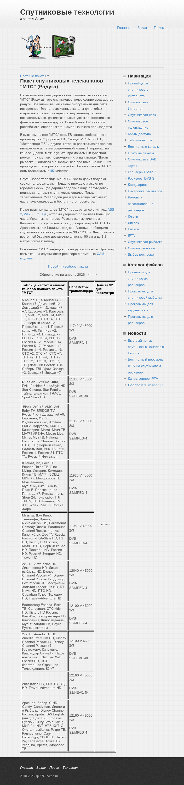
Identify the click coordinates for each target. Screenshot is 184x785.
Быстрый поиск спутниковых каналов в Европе (146, 347)
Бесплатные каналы (144, 146)
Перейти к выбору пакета (68, 266)
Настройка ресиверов (145, 191)
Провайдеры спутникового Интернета (138, 89)
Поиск (159, 28)
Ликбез (133, 223)
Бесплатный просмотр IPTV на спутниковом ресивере (145, 365)
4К (52, 171)
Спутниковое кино (142, 248)
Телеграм (70, 767)
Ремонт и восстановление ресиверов (140, 203)
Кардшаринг (137, 185)
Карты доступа (139, 134)
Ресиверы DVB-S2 (142, 172)
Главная (124, 28)
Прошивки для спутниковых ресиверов (139, 278)
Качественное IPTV (143, 378)
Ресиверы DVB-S (141, 178)
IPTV (131, 235)
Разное (133, 229)
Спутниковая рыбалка (145, 242)
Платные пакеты (33, 76)
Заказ (142, 28)
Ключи (133, 216)
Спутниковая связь (142, 115)
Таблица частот (140, 140)
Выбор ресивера (141, 254)
